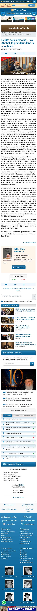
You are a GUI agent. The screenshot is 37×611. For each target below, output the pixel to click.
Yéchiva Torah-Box (6, 539)
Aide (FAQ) (4, 558)
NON (23, 279)
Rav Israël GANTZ (9, 603)
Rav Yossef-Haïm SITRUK (27, 603)
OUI (14, 279)
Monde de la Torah (17, 32)
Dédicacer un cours (7, 541)
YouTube (24, 555)
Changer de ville (19, 497)
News (9, 32)
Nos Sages (18, 329)
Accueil (4, 32)
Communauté (18, 321)
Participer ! (32, 5)
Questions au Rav (28, 415)
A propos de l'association (8, 551)
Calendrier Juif (24, 532)
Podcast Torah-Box (25, 541)
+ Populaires (7, 415)
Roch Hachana (11, 13)
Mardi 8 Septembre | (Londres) (18, 405)
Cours (17, 415)
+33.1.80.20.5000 (28, 505)
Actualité (17, 313)
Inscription (23, 539)
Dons (30, 13)
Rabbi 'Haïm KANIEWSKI (28, 577)
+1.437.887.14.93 (28, 509)
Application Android (27, 562)
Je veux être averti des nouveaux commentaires (18, 301)
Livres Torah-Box (25, 537)
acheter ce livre (19, 267)
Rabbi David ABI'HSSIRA (9, 590)
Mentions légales (6, 555)
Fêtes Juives (5, 533)
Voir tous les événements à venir (18, 410)
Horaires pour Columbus (14, 464)
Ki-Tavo (22, 485)
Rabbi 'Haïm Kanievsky (19, 250)
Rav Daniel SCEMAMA (29, 242)
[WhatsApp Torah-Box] (34, 1)
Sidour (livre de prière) (26, 533)
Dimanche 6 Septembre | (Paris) (17, 399)
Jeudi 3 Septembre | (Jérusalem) (18, 393)
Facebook (24, 553)
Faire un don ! (5, 553)
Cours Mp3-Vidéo (6, 537)
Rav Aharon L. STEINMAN (9, 577)
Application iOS (25, 560)
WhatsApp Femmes (27, 558)
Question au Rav (24, 13)
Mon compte (5, 1)
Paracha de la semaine (8, 532)
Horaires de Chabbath (26, 535)
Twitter (23, 551)
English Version (24, 543)
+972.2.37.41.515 (8, 509)
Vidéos (17, 13)
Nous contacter (10, 505)
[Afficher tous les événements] (11, 1)
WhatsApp (24, 557)
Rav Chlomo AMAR (27, 590)
